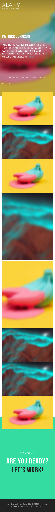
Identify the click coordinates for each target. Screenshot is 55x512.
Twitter (48, 53)
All (3, 77)
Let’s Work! (27, 470)
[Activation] (27, 412)
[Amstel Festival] (27, 345)
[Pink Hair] (27, 109)
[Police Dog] (27, 379)
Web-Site (6, 83)
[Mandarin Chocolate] (27, 226)
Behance (32, 56)
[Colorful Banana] (27, 294)
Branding (13, 77)
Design (25, 77)
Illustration (39, 77)
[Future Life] (27, 142)
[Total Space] (27, 176)
